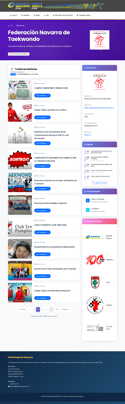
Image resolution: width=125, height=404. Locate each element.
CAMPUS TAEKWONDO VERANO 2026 (51, 88)
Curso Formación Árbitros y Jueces (101, 170)
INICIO (14, 15)
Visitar (87, 135)
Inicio (12, 25)
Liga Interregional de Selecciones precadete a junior (101, 151)
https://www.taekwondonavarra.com (98, 108)
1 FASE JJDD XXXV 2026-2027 (100, 176)
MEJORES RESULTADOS (64, 15)
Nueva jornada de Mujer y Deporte (50, 203)
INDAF (38, 15)
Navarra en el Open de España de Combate (55, 268)
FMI (47, 15)
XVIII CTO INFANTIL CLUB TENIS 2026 (50, 225)
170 (57, 309)
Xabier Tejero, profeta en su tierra (50, 110)
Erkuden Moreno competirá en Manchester (54, 247)
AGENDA (26, 15)
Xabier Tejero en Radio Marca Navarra (52, 290)
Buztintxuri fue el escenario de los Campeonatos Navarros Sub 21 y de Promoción (51, 135)
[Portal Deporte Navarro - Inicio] (56, 6)
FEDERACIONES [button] (85, 15)
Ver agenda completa (99, 183)
